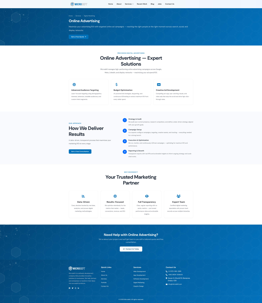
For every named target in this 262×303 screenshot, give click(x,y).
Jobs (159, 4)
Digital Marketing (89, 16)
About (119, 4)
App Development (139, 275)
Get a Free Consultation (80, 151)
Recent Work (142, 4)
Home (110, 4)
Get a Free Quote (77, 37)
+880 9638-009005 (175, 275)
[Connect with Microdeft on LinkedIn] (78, 288)
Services (128, 4)
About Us (104, 275)
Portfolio (104, 282)
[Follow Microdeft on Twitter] (72, 288)
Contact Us (169, 4)
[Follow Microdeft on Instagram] (75, 288)
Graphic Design (138, 286)
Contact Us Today (132, 249)
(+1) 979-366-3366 (174, 271)
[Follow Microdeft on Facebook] (69, 288)
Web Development (139, 271)
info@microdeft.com (175, 284)
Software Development (141, 279)
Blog (152, 4)
